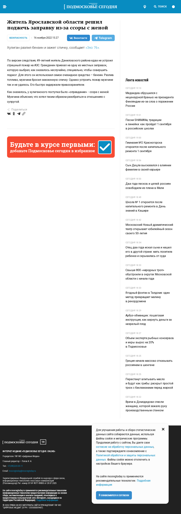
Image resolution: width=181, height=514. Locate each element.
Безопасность (18, 38)
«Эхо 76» (92, 48)
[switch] (175, 7)
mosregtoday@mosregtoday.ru (22, 471)
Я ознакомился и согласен (114, 495)
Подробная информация (47, 500)
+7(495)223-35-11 (15, 466)
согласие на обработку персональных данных (125, 446)
